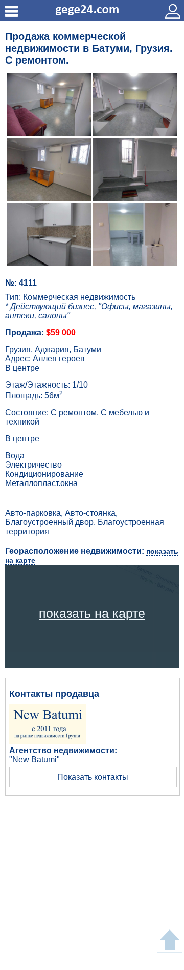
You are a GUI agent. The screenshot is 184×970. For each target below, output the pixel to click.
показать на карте (92, 613)
